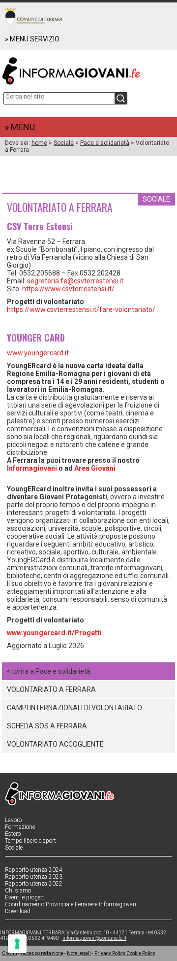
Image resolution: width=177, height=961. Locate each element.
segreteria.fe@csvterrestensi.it (75, 281)
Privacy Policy (109, 953)
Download (17, 911)
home (39, 142)
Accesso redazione (42, 953)
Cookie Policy (140, 953)
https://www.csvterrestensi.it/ (68, 289)
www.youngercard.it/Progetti (54, 633)
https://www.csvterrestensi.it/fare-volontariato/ (81, 309)
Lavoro (13, 820)
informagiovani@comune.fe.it (94, 938)
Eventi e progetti (25, 897)
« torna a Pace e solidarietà (48, 671)
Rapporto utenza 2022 (33, 883)
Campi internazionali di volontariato (74, 708)
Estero (13, 833)
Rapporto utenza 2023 (33, 876)
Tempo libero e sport (30, 840)
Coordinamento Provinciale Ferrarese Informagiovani (71, 904)
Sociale (64, 142)
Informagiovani (32, 468)
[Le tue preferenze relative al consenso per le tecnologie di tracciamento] (17, 943)
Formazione (20, 827)
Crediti (9, 953)
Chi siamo (18, 890)
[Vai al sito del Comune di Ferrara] (33, 16)
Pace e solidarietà (104, 142)
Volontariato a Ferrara (51, 689)
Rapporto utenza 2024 (33, 869)
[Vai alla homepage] (89, 68)
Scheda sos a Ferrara (47, 726)
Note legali (79, 953)
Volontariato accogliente (55, 744)
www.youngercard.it (38, 353)
